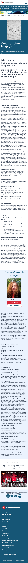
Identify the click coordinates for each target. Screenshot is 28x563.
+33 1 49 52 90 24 (21, 512)
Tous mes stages (14, 305)
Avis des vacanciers (7, 542)
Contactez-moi (14, 302)
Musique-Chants (6, 521)
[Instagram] (7, 515)
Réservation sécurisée (8, 552)
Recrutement (5, 547)
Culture (4, 526)
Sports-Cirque (5, 530)
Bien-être (4, 528)
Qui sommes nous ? (7, 533)
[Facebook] (5, 515)
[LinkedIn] (10, 515)
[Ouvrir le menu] (26, 2)
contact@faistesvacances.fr (9, 512)
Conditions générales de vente (10, 540)
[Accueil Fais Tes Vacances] (7, 2)
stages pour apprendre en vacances (13, 251)
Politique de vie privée (8, 536)
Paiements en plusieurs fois (9, 554)
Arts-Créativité (6, 519)
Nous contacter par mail (8, 545)
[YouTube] (3, 515)
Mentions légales (6, 538)
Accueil (2, 15)
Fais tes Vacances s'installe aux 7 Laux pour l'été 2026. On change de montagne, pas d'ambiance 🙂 (14, 8)
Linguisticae (18, 465)
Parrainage (5, 550)
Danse (3, 524)
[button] (2, 12)
